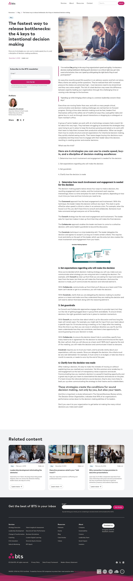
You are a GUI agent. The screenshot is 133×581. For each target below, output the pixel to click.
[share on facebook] (23, 120)
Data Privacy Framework (50, 562)
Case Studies (62, 537)
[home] (12, 3)
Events (60, 531)
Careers (81, 534)
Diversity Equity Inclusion (33, 541)
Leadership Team (84, 537)
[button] (63, 3)
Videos (60, 541)
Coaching (11, 537)
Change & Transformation (17, 534)
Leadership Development (16, 531)
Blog (59, 534)
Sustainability (83, 531)
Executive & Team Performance (35, 531)
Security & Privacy (79, 571)
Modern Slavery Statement (69, 562)
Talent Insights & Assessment (35, 527)
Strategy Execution (14, 527)
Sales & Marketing (14, 544)
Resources (80, 3)
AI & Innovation (13, 541)
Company (82, 527)
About (71, 3)
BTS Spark (29, 544)
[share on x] (21, 120)
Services (63, 3)
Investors (81, 544)
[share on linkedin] (18, 120)
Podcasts (60, 527)
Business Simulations (32, 534)
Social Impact (83, 541)
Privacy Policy (35, 562)
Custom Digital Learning (33, 537)
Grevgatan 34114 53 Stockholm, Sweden (108, 530)
